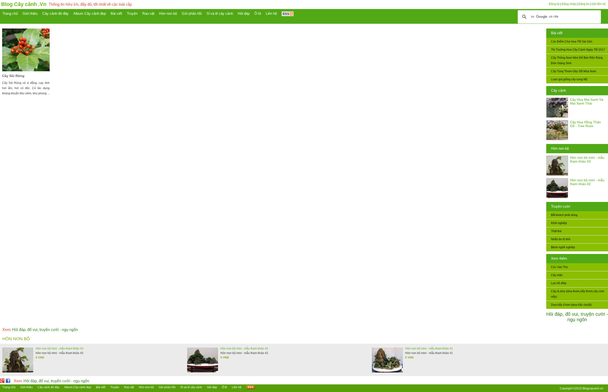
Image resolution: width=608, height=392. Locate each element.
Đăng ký (554, 4)
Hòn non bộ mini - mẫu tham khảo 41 (429, 348)
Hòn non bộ (560, 148)
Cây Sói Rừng (13, 76)
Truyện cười (560, 206)
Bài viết (556, 33)
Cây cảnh (558, 90)
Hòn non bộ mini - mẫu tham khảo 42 (587, 182)
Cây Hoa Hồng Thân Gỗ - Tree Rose (585, 124)
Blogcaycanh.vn (593, 388)
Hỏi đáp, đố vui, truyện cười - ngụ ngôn (577, 316)
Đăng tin (583, 4)
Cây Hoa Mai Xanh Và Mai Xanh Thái (586, 101)
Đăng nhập (569, 4)
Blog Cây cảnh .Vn (23, 4)
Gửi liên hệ (598, 4)
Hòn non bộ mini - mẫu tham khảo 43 (587, 159)
